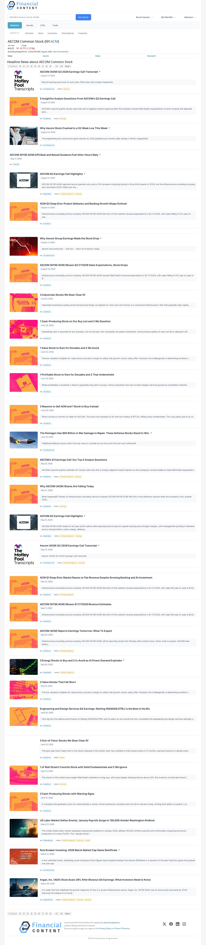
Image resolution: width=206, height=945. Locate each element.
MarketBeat (47, 194)
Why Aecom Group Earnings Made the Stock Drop (71, 238)
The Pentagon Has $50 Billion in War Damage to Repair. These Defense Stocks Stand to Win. (96, 433)
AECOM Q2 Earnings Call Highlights (62, 516)
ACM (54, 41)
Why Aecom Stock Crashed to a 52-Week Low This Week (75, 128)
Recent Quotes (143, 17)
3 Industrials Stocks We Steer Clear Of (62, 294)
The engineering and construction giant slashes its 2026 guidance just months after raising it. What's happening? (95, 138)
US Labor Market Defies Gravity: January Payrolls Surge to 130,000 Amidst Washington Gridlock (97, 820)
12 (62, 66)
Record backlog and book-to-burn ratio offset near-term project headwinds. (78, 82)
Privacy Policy (105, 928)
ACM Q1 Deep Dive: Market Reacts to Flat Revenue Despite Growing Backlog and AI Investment (96, 577)
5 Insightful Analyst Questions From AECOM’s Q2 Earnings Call (77, 98)
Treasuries (82, 33)
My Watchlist (167, 17)
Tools (55, 25)
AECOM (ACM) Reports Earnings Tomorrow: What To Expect (76, 630)
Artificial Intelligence (67, 194)
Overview (29, 33)
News (40, 33)
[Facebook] (171, 927)
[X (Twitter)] (164, 927)
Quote (46, 56)
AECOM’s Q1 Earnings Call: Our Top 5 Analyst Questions (73, 459)
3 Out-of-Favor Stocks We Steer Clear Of (64, 740)
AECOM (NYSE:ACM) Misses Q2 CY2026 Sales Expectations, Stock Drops (84, 265)
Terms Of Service (122, 928)
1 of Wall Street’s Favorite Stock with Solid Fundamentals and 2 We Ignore (83, 767)
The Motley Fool (48, 89)
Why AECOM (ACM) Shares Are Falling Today (67, 486)
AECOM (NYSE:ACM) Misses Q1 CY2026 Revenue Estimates (75, 604)
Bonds (62, 757)
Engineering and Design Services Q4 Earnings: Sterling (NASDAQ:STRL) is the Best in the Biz (95, 708)
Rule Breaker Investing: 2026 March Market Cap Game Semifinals (80, 850)
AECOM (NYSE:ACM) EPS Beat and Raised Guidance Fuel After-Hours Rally (55, 154)
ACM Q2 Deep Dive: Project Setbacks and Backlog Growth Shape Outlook (83, 203)
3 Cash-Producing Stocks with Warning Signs (67, 793)
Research (151, 56)
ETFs (42, 25)
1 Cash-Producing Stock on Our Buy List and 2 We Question (75, 321)
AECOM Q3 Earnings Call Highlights (62, 173)
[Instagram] (184, 927)
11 (57, 66)
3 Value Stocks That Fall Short (58, 682)
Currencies (52, 33)
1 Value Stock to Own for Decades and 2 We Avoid (69, 347)
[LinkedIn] (177, 927)
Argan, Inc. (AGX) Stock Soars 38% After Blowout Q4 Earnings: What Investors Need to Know (95, 879)
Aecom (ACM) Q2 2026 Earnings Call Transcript (70, 545)
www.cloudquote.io (112, 922)
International (67, 33)
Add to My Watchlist (60, 51)
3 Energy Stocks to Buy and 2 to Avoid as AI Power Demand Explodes (82, 660)
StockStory (47, 118)
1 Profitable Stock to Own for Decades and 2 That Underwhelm (77, 374)
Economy (63, 784)
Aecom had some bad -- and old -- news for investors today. (71, 249)
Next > (67, 66)
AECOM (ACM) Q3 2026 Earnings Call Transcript (70, 71)
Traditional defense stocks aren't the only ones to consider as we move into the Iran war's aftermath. (89, 443)
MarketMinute (48, 840)
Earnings (66, 89)
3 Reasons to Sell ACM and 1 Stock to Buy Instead (69, 406)
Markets (15, 25)
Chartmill (16, 164)
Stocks (29, 25)
